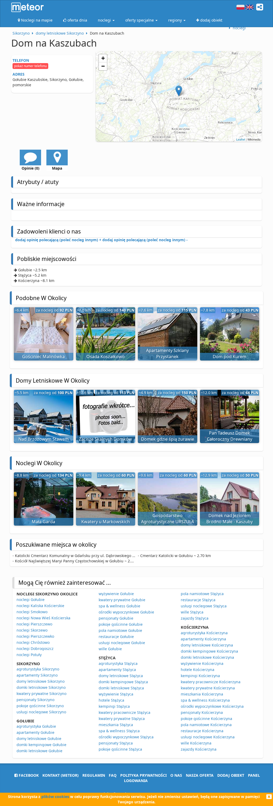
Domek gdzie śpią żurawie (167, 439)
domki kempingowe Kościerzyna (209, 651)
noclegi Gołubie (31, 599)
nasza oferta (200, 775)
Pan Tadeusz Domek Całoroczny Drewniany (229, 436)
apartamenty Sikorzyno (37, 675)
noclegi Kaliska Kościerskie (40, 605)
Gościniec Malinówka (43, 356)
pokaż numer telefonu (30, 66)
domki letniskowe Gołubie (39, 750)
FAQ (113, 775)
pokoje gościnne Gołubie (121, 624)
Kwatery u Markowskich (105, 522)
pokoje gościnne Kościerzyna (206, 718)
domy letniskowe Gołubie (39, 738)
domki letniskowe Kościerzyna (207, 657)
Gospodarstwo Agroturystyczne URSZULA (167, 519)
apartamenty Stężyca (117, 669)
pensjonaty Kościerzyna (202, 712)
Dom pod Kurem (229, 356)
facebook (28, 775)
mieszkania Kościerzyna (202, 694)
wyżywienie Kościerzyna (202, 663)
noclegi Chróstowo (33, 642)
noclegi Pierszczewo (34, 624)
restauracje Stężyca (198, 599)
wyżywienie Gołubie (116, 593)
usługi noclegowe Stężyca (204, 605)
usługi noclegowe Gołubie (122, 642)
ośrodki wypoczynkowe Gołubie (126, 612)
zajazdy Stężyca (194, 618)
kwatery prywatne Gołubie (122, 599)
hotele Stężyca (111, 700)
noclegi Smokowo (32, 611)
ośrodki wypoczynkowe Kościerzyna (212, 706)
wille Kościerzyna (196, 743)
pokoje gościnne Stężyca (120, 749)
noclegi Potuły (29, 654)
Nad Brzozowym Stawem (43, 439)
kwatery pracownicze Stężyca (124, 712)
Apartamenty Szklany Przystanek (167, 353)
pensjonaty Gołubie (116, 618)
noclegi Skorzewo (32, 630)
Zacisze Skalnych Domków (105, 439)
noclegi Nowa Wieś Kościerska (43, 617)
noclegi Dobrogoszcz (35, 648)
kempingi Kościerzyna (200, 675)
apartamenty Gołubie (35, 732)
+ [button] (103, 58)
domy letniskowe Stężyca (121, 675)
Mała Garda (43, 522)
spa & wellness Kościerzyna (205, 700)
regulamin (93, 775)
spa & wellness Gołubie (119, 605)
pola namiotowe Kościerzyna (206, 724)
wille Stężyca (192, 612)
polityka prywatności (143, 775)
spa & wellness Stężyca (119, 730)
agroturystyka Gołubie (36, 726)
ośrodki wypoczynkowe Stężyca (126, 736)
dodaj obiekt (230, 775)
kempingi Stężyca (114, 706)
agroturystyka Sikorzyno (38, 669)
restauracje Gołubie (116, 636)
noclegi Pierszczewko (35, 636)
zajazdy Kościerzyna (198, 749)
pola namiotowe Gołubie (120, 630)
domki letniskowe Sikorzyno (41, 687)
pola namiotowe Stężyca (202, 593)
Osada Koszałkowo (105, 356)
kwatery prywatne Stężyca (122, 718)
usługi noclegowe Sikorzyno (41, 711)
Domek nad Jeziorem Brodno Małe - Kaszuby (229, 519)
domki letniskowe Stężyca (121, 687)
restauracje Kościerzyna (202, 730)
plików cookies (55, 796)
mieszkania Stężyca (116, 724)
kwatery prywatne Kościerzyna (208, 687)
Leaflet (240, 139)
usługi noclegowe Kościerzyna (208, 736)
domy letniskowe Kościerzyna (207, 645)
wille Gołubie (110, 648)
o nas (176, 775)
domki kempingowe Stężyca (123, 681)
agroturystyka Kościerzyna (204, 632)
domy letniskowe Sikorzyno (41, 681)
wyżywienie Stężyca (116, 694)
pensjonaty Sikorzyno (35, 699)
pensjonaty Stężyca (116, 743)
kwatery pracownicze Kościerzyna (210, 681)
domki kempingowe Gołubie (41, 744)
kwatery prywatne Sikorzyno (41, 693)
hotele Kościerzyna (197, 669)
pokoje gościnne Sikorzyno (40, 705)
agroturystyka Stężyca (118, 663)
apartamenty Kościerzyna (203, 638)
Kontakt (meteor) (60, 775)
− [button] (103, 66)
